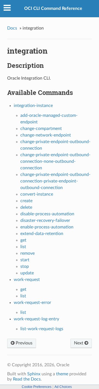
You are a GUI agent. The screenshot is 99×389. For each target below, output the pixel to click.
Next (79, 343)
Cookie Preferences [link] (36, 387)
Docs (12, 28)
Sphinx (33, 374)
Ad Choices (63, 387)
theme (62, 374)
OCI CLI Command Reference (53, 8)
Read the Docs (27, 379)
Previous (23, 343)
